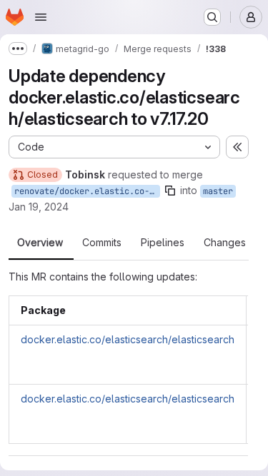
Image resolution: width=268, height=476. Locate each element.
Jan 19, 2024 (39, 207)
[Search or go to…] (212, 17)
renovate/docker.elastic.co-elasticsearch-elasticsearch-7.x (87, 191)
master (218, 191)
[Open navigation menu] (40, 17)
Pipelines (162, 242)
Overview (40, 242)
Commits (101, 242)
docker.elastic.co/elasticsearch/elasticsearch (127, 339)
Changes (225, 242)
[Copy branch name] (170, 190)
